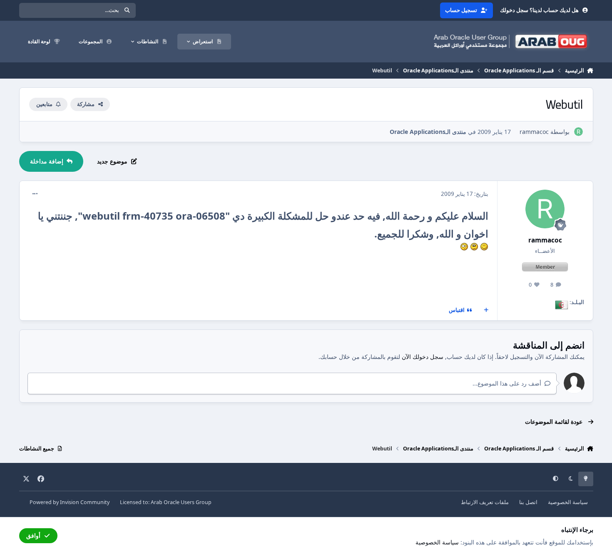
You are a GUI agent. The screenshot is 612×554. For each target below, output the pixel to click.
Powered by (69, 502)
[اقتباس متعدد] (486, 310)
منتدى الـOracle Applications (428, 132)
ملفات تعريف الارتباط (485, 502)
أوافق (33, 535)
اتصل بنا (528, 502)
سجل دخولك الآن (422, 357)
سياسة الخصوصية (568, 502)
